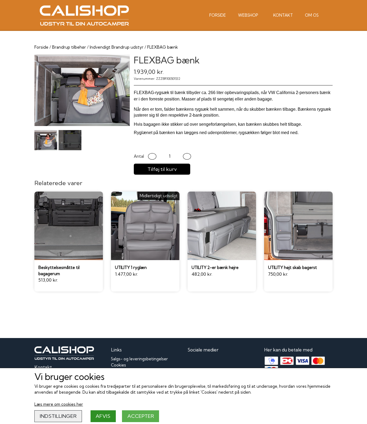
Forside (217, 15)
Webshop (248, 15)
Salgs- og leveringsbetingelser (139, 358)
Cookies (118, 365)
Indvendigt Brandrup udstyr (116, 47)
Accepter (140, 416)
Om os (312, 15)
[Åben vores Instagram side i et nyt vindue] (204, 362)
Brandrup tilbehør (69, 47)
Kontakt (283, 15)
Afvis (103, 416)
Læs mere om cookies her (58, 404)
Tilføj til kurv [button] (162, 169)
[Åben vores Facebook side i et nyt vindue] (192, 362)
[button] (152, 156)
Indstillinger (58, 416)
